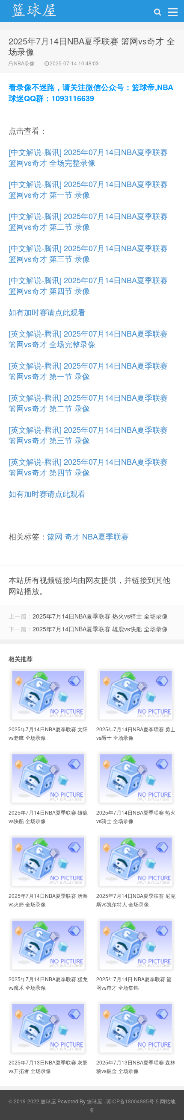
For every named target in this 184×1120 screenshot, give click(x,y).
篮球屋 (94, 1101)
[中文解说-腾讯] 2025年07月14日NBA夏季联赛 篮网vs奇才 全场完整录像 (88, 157)
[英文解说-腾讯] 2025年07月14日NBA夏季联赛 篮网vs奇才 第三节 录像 (88, 435)
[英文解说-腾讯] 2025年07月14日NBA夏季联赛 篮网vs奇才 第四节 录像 (88, 467)
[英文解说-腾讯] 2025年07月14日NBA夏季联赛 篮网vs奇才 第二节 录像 (88, 402)
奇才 (72, 536)
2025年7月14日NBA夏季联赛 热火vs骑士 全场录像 (100, 616)
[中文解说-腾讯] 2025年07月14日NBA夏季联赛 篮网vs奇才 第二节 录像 (88, 221)
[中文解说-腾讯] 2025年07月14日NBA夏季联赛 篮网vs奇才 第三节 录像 (88, 253)
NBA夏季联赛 (105, 536)
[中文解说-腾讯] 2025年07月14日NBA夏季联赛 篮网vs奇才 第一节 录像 (88, 189)
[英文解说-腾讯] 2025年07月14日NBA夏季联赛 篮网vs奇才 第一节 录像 (88, 370)
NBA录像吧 (43, 13)
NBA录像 (24, 63)
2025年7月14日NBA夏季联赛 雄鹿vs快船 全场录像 (100, 629)
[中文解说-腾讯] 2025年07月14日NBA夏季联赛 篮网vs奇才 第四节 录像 (88, 285)
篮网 (54, 536)
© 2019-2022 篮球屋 (32, 1101)
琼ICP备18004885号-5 (132, 1101)
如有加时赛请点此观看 (47, 311)
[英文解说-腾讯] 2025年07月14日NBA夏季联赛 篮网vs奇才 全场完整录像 (88, 338)
